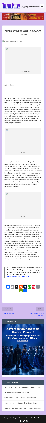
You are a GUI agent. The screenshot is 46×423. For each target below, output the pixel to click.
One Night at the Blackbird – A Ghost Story (20, 403)
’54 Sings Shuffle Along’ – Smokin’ (16, 392)
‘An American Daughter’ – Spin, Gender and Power (23, 408)
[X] (16, 287)
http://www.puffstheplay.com (18, 276)
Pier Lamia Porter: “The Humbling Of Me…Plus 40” (23, 387)
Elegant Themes (18, 418)
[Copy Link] (38, 287)
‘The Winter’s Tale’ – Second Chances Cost (20, 398)
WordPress (38, 418)
